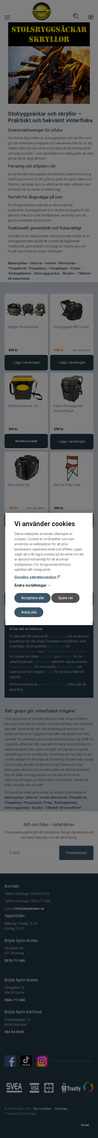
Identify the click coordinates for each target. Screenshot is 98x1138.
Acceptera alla (32, 598)
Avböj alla (28, 612)
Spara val (65, 598)
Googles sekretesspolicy (35, 577)
